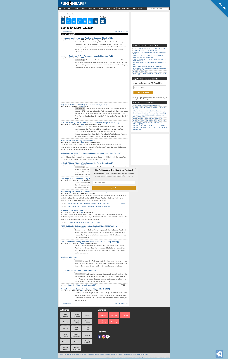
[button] (114, 170)
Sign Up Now (114, 188)
